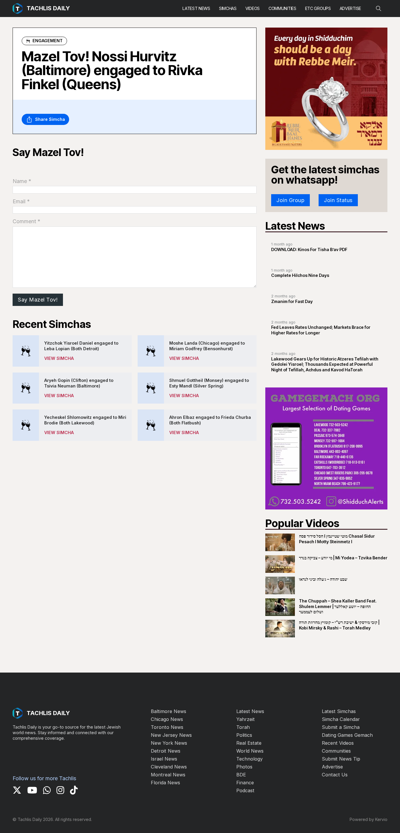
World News (250, 751)
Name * (22, 181)
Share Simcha (50, 119)
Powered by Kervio (368, 819)
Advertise (350, 8)
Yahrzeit (245, 719)
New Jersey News (171, 735)
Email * (21, 201)
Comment (26, 221)
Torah (243, 727)
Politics (244, 735)
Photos (244, 767)
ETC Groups (318, 8)
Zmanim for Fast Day (292, 301)
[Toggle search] (378, 8)
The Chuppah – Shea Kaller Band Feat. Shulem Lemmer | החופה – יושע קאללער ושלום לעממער (338, 606)
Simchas (228, 8)
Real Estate (248, 743)
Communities (282, 8)
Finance (245, 782)
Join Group (290, 200)
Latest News (196, 8)
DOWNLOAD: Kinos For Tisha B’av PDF (309, 249)
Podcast (245, 790)
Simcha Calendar (341, 719)
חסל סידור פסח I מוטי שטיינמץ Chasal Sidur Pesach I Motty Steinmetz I (337, 539)
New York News (169, 743)
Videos (252, 8)
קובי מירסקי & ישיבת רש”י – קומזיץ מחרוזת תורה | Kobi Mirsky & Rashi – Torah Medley (339, 625)
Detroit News (165, 751)
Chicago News (167, 719)
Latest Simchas (339, 711)
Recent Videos (338, 743)
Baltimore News (168, 711)
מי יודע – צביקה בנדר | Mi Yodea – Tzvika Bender (343, 557)
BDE (241, 775)
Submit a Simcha (341, 727)
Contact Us (335, 775)
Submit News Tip (341, 759)
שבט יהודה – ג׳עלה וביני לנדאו (323, 579)
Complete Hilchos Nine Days (300, 275)
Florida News (165, 782)
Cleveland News (169, 767)
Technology (249, 759)
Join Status (338, 200)
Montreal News (168, 775)
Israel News (164, 759)
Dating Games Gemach (347, 735)
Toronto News (167, 727)
